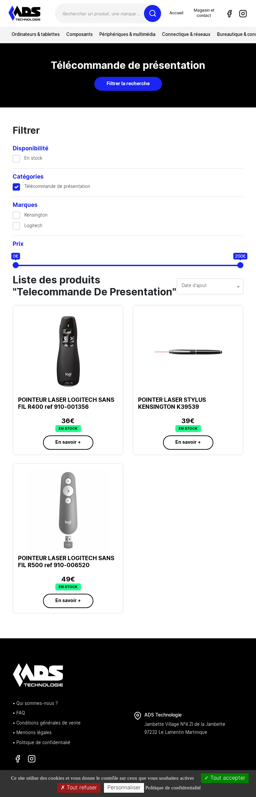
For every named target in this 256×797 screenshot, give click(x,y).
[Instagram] (243, 14)
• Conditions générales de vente (47, 723)
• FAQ (19, 713)
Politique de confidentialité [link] (173, 787)
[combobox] (210, 286)
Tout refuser (81, 787)
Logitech (33, 226)
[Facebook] (229, 14)
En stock (33, 158)
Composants (79, 35)
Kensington (36, 215)
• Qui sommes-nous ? (35, 704)
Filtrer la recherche (128, 83)
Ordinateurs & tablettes (36, 35)
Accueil (176, 13)
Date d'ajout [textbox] (194, 286)
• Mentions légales (32, 733)
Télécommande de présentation (57, 187)
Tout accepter (227, 778)
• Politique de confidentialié (41, 743)
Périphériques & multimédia (127, 35)
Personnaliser (124, 787)
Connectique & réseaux (186, 35)
